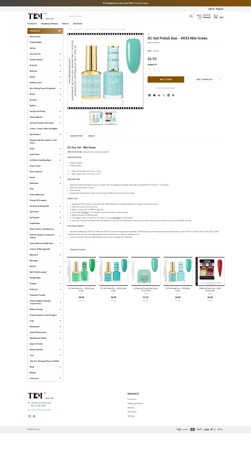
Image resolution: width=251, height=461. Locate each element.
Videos (91, 136)
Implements (35, 223)
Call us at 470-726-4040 (40, 410)
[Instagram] (29, 416)
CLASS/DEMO (36, 42)
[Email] (154, 95)
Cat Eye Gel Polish (37, 111)
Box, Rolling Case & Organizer (43, 88)
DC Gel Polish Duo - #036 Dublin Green (114, 289)
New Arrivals (35, 37)
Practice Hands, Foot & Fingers (43, 315)
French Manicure (37, 195)
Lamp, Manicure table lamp (41, 243)
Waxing (33, 373)
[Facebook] (150, 95)
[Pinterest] (173, 95)
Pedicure (34, 289)
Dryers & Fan (35, 166)
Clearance (34, 378)
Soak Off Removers (38, 332)
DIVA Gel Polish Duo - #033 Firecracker (210, 289)
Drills (32, 149)
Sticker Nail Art (36, 350)
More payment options (166, 88)
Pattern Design (36, 309)
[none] (105, 71)
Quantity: (152, 65)
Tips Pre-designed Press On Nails (44, 361)
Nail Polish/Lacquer (38, 272)
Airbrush (33, 65)
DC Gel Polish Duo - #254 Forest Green (81, 289)
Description (76, 136)
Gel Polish (34, 212)
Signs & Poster (36, 344)
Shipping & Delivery (49, 24)
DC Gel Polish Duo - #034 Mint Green (178, 289)
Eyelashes (34, 183)
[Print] (159, 95)
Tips (32, 355)
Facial (32, 177)
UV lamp (84, 212)
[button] (205, 79)
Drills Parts (35, 154)
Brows (32, 94)
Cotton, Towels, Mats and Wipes (44, 129)
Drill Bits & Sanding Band (40, 160)
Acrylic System (36, 60)
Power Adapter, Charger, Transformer (40, 302)
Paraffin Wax (35, 278)
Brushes (33, 100)
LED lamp (116, 218)
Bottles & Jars (36, 83)
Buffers (33, 106)
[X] (164, 95)
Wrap (32, 367)
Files (32, 189)
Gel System (34, 218)
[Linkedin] (168, 95)
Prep (32, 321)
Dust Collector (36, 172)
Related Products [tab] (78, 250)
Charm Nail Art (36, 117)
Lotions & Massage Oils (40, 249)
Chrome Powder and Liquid (41, 123)
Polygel (33, 284)
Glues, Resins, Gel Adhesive (42, 229)
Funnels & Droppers (38, 200)
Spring (32, 48)
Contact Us (32, 24)
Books (32, 77)
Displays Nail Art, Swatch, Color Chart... (43, 141)
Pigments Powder (37, 295)
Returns (65, 24)
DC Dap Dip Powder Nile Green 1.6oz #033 (145, 289)
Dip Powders (35, 134)
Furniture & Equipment (39, 206)
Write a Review (154, 43)
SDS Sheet (77, 24)
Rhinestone (34, 327)
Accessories (35, 54)
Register (220, 9)
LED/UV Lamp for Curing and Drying (42, 236)
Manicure (34, 255)
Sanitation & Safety (38, 338)
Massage (34, 261)
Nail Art (33, 266)
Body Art (33, 71)
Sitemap (131, 416)
